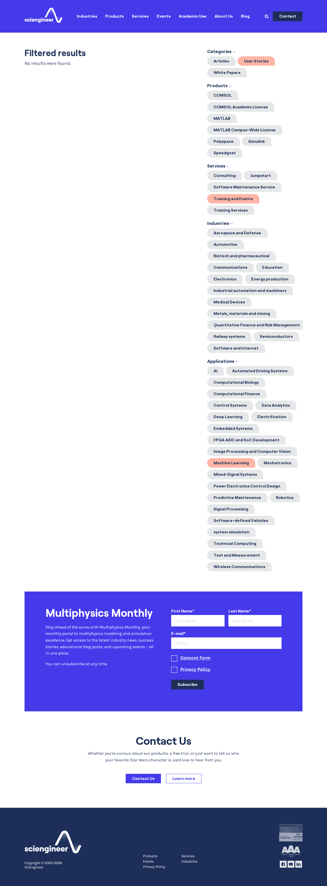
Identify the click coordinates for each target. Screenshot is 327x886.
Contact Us (143, 778)
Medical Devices (229, 302)
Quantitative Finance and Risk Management (257, 325)
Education (272, 267)
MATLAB (222, 118)
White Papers (227, 72)
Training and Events (233, 199)
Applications (220, 361)
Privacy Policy (195, 669)
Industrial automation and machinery (250, 290)
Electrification (271, 417)
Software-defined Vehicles (241, 520)
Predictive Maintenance (237, 497)
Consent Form (195, 658)
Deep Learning (228, 417)
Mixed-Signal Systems (235, 474)
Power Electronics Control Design (247, 486)
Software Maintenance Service (244, 187)
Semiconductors (276, 336)
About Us (224, 16)
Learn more (183, 778)
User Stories (256, 61)
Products (114, 16)
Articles (221, 61)
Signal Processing (231, 509)
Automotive (225, 244)
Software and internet (236, 348)
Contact (287, 16)
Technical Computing (235, 543)
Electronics (225, 279)
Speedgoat (225, 153)
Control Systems (230, 405)
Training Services (231, 210)
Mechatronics (277, 463)
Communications (230, 267)
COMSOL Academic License (241, 107)
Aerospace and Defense (237, 233)
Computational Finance (237, 394)
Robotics (285, 497)
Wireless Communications (239, 566)
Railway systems (229, 336)
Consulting (225, 175)
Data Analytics (276, 405)
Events (164, 16)
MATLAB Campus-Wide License (245, 130)
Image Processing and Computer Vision (252, 451)
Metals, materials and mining (242, 313)
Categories (219, 51)
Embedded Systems (233, 428)
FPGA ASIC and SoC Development (246, 440)
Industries (87, 16)
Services (140, 16)
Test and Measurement (237, 555)
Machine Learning (231, 463)
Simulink (256, 141)
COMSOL (223, 95)
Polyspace (223, 141)
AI (215, 371)
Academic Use (192, 16)
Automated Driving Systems (259, 371)
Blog (245, 16)
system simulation (231, 532)
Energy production (269, 279)
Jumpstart (260, 175)
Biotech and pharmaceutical (241, 256)
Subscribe (187, 684)
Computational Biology (236, 382)
